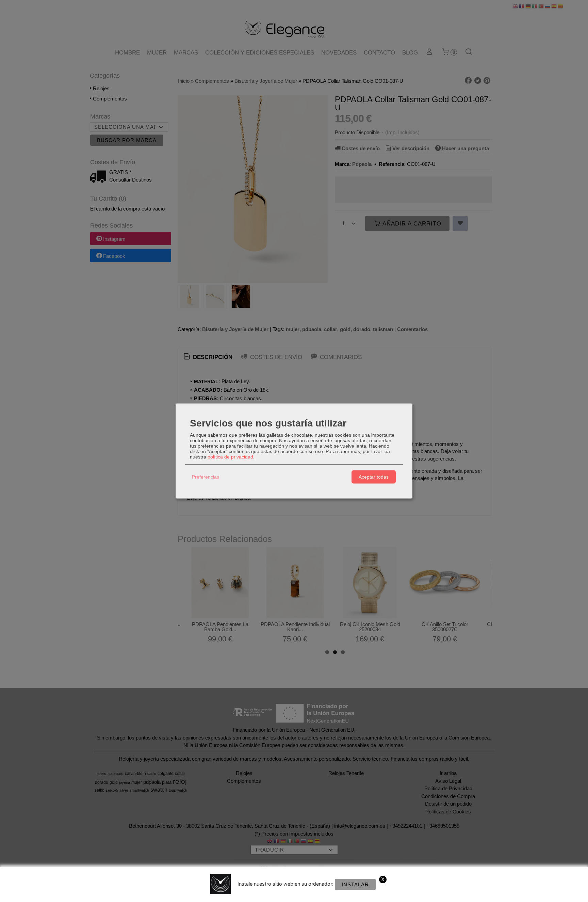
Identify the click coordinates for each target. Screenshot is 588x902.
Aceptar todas (374, 477)
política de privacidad (230, 456)
